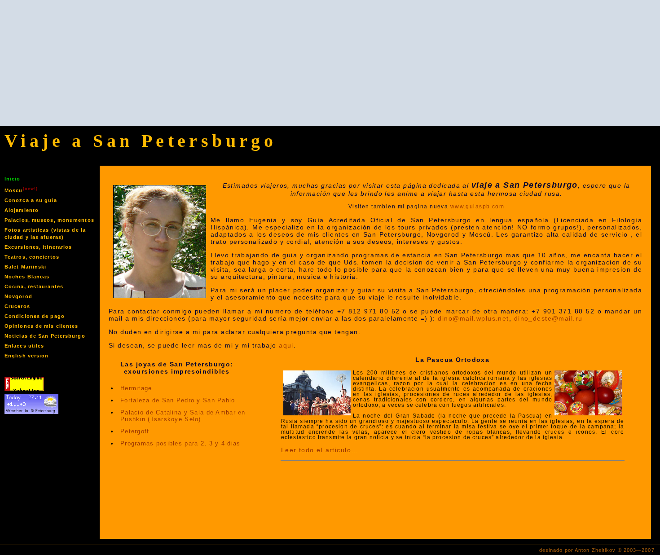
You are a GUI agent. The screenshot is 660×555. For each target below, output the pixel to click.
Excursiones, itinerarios (38, 247)
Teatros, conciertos (31, 257)
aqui (286, 345)
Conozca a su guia (30, 200)
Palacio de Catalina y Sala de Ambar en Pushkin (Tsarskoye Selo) (183, 416)
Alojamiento (21, 210)
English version (26, 355)
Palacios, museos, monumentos (49, 220)
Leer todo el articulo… (319, 450)
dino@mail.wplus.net (473, 318)
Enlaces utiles (24, 345)
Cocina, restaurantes (33, 286)
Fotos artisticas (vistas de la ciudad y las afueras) (45, 233)
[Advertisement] (330, 63)
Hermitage (136, 388)
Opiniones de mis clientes (41, 326)
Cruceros (17, 306)
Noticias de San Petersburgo (44, 336)
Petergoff (135, 431)
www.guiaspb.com (477, 206)
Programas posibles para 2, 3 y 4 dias (180, 443)
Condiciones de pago (34, 316)
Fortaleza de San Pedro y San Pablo (177, 400)
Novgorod (18, 296)
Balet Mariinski (25, 266)
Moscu (21, 189)
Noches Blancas (26, 276)
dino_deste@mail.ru (548, 318)
